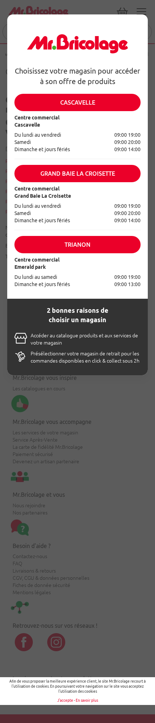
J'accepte (65, 700)
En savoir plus (87, 700)
